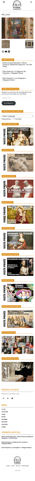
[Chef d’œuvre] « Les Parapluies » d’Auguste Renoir (14, 79)
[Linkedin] (8, 398)
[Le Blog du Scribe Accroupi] (17, 5)
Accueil (3, 12)
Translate (17, 119)
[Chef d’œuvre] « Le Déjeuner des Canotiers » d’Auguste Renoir (14, 72)
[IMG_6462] (17, 38)
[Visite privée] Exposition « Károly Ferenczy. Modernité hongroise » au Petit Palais (17, 64)
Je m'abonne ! (8, 103)
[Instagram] (3, 398)
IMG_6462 (8, 12)
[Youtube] (12, 398)
